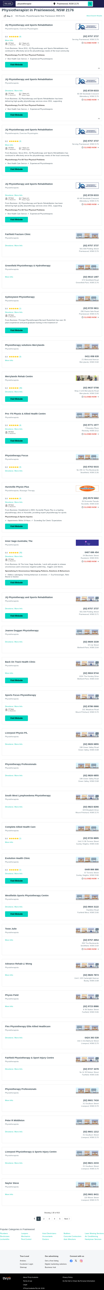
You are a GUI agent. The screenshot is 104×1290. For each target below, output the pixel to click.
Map (9, 16)
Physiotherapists (12, 29)
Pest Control (26, 1239)
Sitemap (23, 1267)
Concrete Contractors (72, 1236)
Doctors (45, 1239)
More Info (9, 40)
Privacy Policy (68, 1277)
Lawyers (24, 1233)
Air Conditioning (91, 1236)
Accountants (47, 1236)
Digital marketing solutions (56, 1264)
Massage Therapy (27, 491)
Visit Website (16, 65)
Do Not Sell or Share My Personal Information (79, 1281)
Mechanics (25, 1236)
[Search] (90, 4)
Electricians (4, 1236)
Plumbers (4, 1233)
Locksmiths (4, 1239)
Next (66, 1219)
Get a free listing (52, 1261)
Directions (9, 91)
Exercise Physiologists (29, 29)
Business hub (50, 1267)
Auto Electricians (49, 1233)
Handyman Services (93, 1239)
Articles (23, 1261)
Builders (67, 1233)
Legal (25, 1285)
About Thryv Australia (30, 1277)
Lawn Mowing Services (94, 1233)
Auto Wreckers (70, 1239)
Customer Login (26, 1264)
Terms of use (27, 1281)
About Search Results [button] (94, 16)
